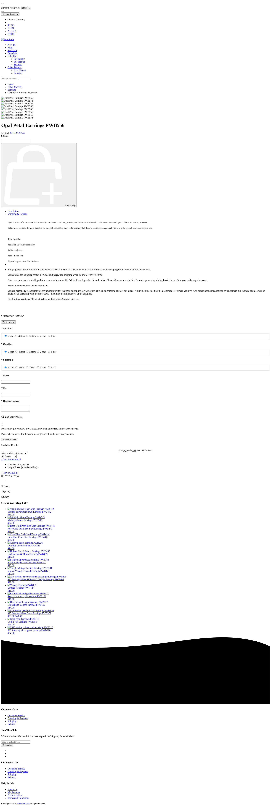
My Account (14, 792)
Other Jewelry (14, 67)
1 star (53, 336)
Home (11, 84)
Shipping (12, 721)
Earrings (18, 73)
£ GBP (11, 28)
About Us (12, 789)
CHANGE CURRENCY (10, 8)
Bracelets (12, 53)
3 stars (32, 336)
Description (13, 211)
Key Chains (20, 70)
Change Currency (10, 14)
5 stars (11, 336)
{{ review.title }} (9, 472)
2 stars (43, 336)
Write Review (8, 322)
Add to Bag (70, 205)
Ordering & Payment (18, 718)
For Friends (19, 61)
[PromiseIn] (7, 39)
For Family (19, 59)
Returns (11, 724)
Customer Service (16, 715)
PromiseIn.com (23, 803)
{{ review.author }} (11, 459)
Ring (10, 47)
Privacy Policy (15, 795)
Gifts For (12, 56)
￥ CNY (12, 31)
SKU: (17, 133)
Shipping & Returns (17, 214)
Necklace (12, 50)
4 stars (22, 336)
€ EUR (11, 34)
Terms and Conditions (18, 798)
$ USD (11, 25)
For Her (18, 64)
